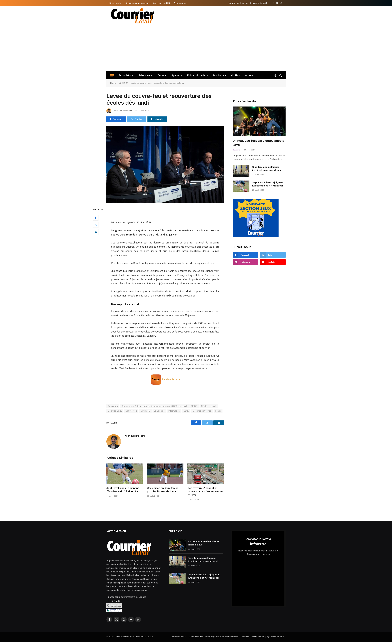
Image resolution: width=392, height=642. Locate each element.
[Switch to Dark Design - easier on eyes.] (275, 75)
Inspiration (219, 75)
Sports (175, 75)
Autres (249, 75)
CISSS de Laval (208, 406)
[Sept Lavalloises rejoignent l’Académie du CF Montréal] (124, 473)
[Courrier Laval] (132, 15)
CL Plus (235, 75)
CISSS (194, 406)
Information (174, 411)
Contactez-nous (178, 637)
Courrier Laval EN (161, 3)
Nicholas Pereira (124, 111)
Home (113, 83)
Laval (186, 411)
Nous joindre (115, 3)
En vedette (159, 411)
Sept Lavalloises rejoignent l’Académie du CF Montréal (122, 489)
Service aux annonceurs (137, 3)
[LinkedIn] (95, 232)
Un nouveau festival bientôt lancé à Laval (258, 143)
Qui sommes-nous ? (276, 637)
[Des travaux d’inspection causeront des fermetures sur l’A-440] (205, 473)
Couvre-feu (131, 411)
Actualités (125, 75)
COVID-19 (123, 83)
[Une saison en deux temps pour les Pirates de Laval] (165, 473)
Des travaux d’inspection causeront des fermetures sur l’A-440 (205, 491)
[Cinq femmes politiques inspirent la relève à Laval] (241, 171)
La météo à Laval (238, 3)
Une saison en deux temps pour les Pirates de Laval (162, 489)
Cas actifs (113, 406)
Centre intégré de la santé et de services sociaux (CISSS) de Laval (154, 406)
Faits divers (145, 75)
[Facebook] (95, 217)
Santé (218, 411)
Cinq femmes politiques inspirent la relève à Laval (266, 168)
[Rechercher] (280, 75)
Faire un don (180, 3)
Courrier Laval (115, 411)
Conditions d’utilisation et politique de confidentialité (213, 637)
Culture (162, 75)
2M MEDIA (148, 637)
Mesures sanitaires (202, 411)
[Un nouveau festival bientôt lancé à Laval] (259, 121)
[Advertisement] (196, 48)
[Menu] (112, 75)
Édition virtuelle (196, 75)
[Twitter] (95, 225)
